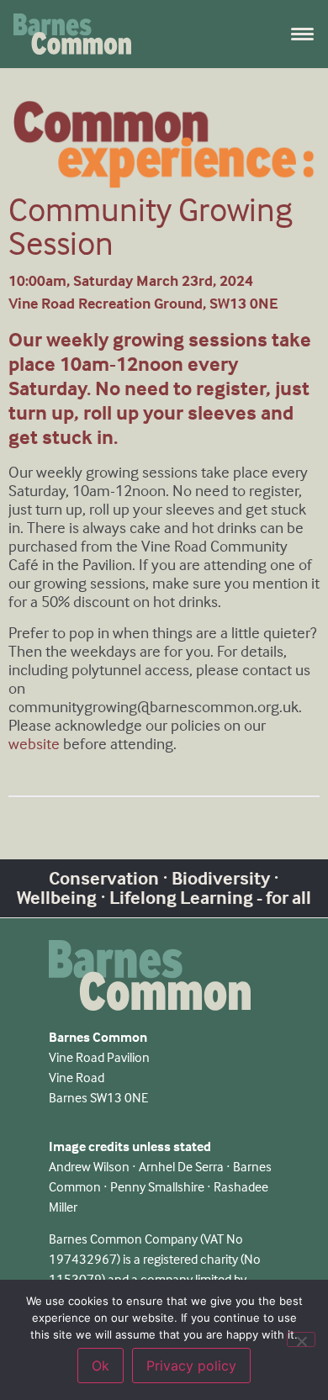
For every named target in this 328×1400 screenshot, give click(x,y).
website (34, 743)
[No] (301, 1339)
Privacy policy (191, 1365)
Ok (100, 1365)
